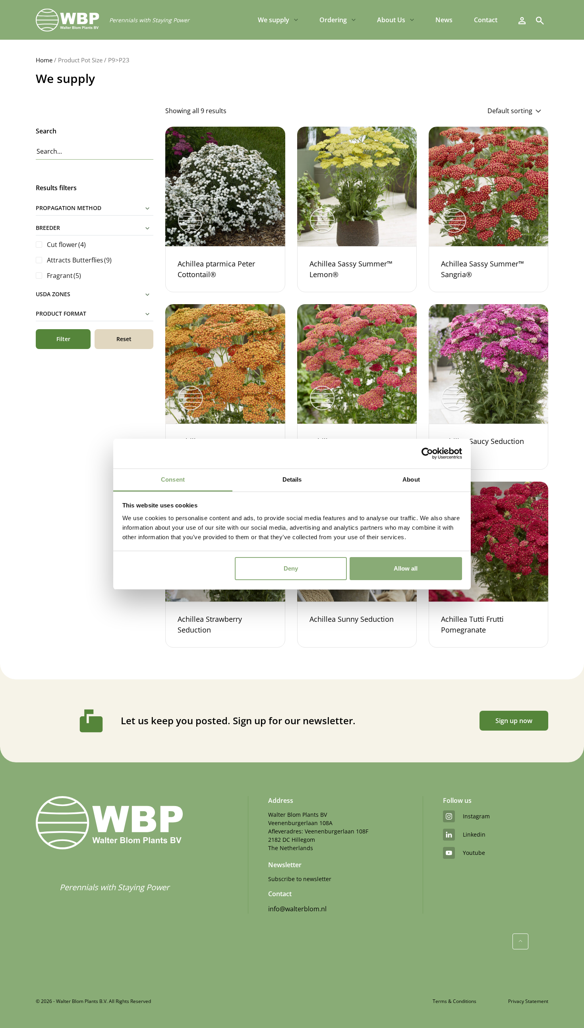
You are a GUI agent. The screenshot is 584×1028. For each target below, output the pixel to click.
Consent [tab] (173, 479)
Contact (485, 19)
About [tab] (411, 479)
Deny (291, 568)
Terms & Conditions (454, 1001)
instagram (476, 816)
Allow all (406, 568)
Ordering (333, 19)
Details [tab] (292, 479)
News (444, 19)
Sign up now (513, 720)
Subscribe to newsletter (299, 879)
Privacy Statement (528, 1001)
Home (44, 60)
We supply (273, 19)
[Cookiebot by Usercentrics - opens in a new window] (427, 453)
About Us (391, 19)
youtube (474, 852)
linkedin (474, 834)
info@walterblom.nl (297, 909)
